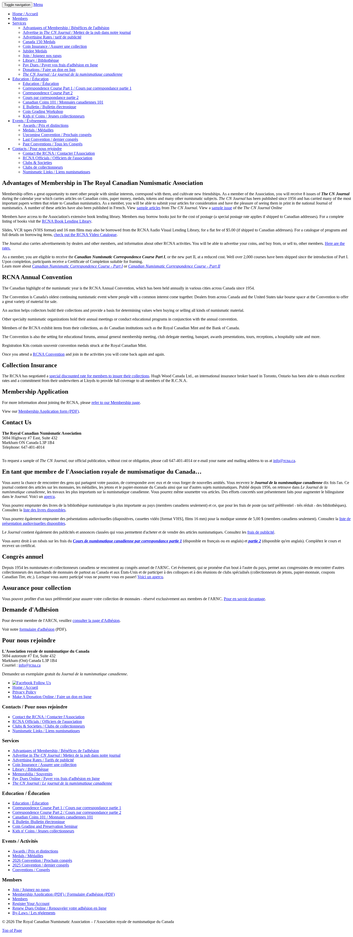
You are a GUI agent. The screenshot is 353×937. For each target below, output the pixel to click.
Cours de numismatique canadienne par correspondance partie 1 (127, 541)
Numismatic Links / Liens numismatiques (56, 172)
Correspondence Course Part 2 (48, 93)
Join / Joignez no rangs (31, 889)
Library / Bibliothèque (41, 60)
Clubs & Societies (37, 162)
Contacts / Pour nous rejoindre (37, 148)
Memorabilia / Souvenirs (32, 774)
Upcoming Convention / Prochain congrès (57, 134)
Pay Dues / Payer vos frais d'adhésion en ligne (60, 65)
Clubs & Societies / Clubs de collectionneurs (48, 726)
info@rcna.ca (284, 460)
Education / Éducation (30, 79)
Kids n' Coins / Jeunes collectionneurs (54, 116)
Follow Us (42, 683)
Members (20, 18)
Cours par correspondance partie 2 (51, 97)
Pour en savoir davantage (244, 599)
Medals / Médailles (38, 130)
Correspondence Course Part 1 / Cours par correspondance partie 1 (77, 88)
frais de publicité (260, 532)
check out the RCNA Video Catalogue (85, 234)
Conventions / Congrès (31, 870)
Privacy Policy (24, 692)
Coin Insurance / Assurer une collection (55, 46)
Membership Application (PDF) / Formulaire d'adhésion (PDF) (63, 894)
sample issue (222, 208)
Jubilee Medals (35, 51)
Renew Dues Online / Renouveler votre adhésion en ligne (59, 908)
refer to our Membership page (115, 402)
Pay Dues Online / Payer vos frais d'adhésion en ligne (56, 778)
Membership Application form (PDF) (48, 411)
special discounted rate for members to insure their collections (99, 376)
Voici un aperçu (150, 577)
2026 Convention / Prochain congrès (42, 860)
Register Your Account (30, 903)
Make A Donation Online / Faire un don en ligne (51, 696)
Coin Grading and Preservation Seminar (45, 826)
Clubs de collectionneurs (43, 167)
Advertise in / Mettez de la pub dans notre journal (77, 32)
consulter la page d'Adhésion (96, 620)
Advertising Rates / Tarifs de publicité (43, 760)
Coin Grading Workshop (43, 111)
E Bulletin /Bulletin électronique (38, 821)
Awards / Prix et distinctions (45, 125)
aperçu (49, 496)
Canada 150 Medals (39, 42)
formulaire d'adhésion (37, 629)
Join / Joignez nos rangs (42, 55)
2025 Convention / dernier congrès (40, 865)
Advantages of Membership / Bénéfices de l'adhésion (66, 28)
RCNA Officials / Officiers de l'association (57, 158)
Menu (38, 4)
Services (19, 23)
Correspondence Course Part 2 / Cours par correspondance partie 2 (66, 812)
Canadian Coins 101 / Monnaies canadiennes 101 (63, 102)
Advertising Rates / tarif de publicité (52, 37)
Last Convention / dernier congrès (50, 139)
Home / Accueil (25, 14)
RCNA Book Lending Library (66, 221)
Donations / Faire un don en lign (49, 69)
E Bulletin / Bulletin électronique (49, 107)
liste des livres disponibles (44, 510)
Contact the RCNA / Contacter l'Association (59, 153)
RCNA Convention (49, 354)
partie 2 (254, 541)
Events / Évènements (29, 121)
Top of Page (12, 930)
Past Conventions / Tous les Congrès (52, 144)
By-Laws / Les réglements (33, 913)
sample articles (148, 208)
